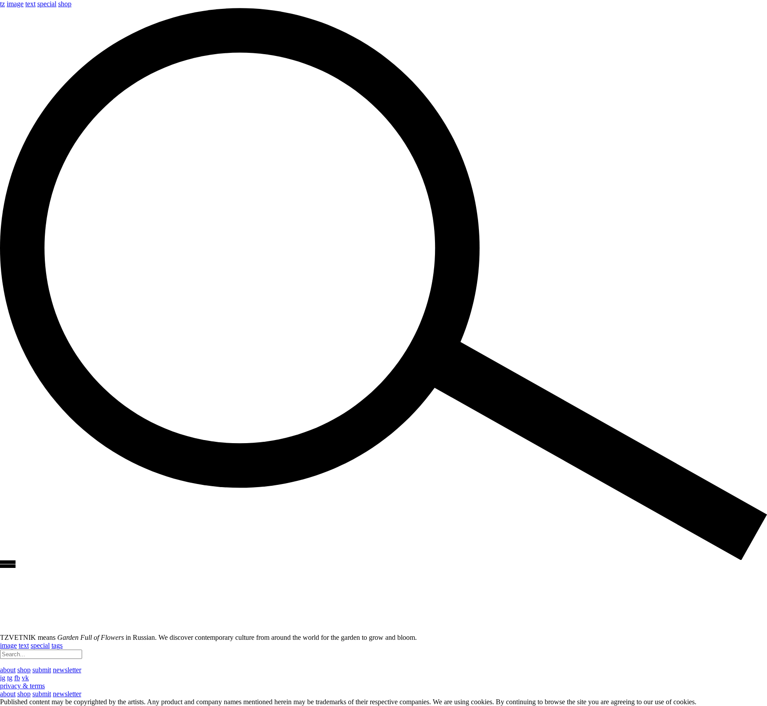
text (30, 4)
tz (2, 4)
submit (41, 670)
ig (2, 678)
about (8, 670)
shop (64, 4)
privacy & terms (22, 686)
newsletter (67, 670)
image (15, 4)
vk (25, 678)
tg (9, 678)
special (46, 4)
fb (17, 678)
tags (57, 645)
